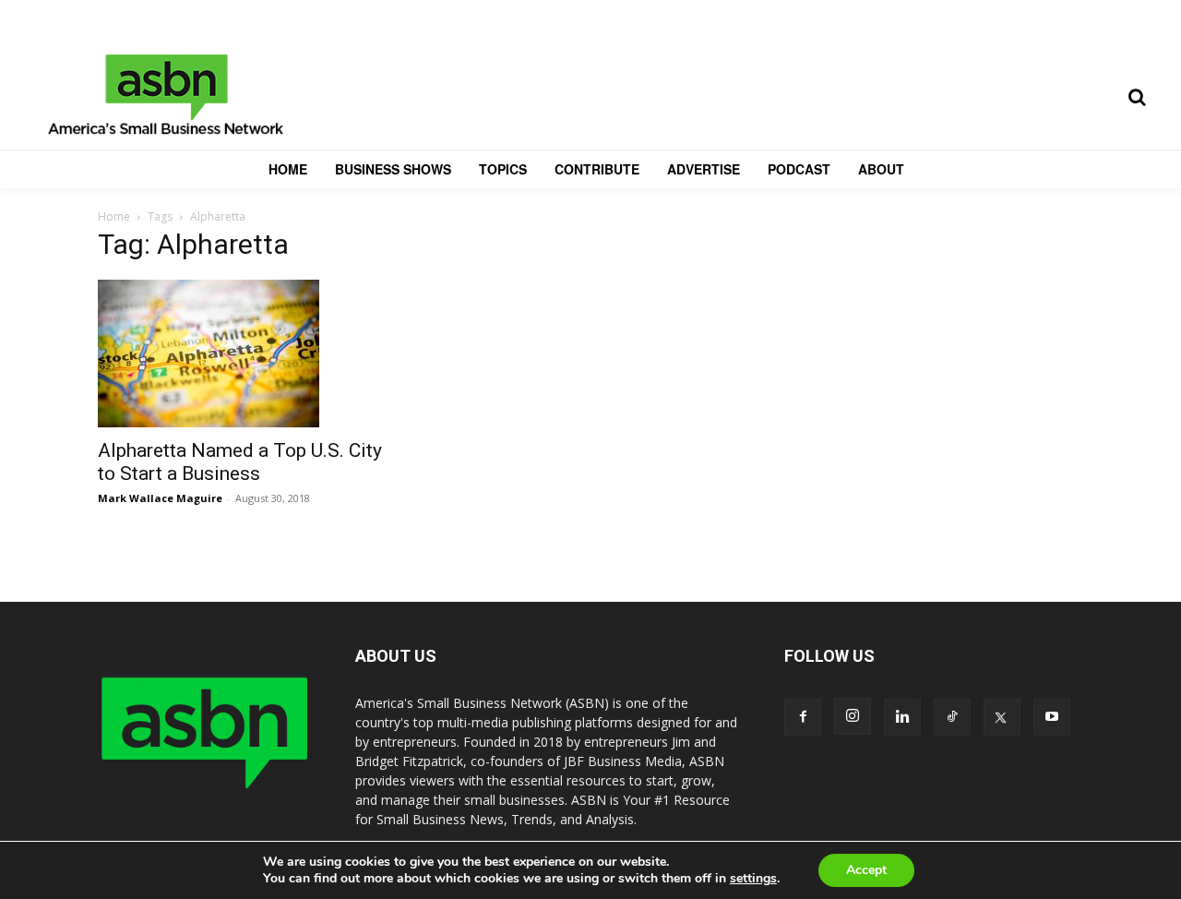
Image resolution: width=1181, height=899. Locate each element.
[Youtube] (1051, 717)
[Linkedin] (902, 717)
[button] (1137, 97)
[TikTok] (952, 717)
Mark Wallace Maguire (160, 498)
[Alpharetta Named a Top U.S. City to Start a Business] (247, 353)
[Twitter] (1002, 717)
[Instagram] (852, 716)
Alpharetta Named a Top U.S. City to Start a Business (240, 462)
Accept (866, 870)
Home (114, 216)
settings (753, 878)
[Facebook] (802, 717)
